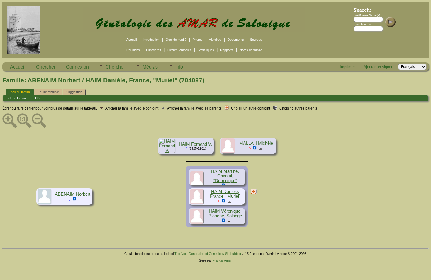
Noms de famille (251, 50)
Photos (198, 39)
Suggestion (74, 92)
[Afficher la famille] (230, 221)
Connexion (77, 66)
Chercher (45, 66)
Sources (256, 39)
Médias (150, 66)
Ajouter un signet (378, 67)
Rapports (226, 50)
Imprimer (347, 67)
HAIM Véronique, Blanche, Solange (225, 213)
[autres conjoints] (254, 191)
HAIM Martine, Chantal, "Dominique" (225, 176)
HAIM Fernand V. (195, 144)
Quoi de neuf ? (176, 39)
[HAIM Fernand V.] (168, 150)
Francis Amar (222, 260)
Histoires (215, 39)
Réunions (133, 50)
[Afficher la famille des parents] (261, 148)
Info (179, 66)
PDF (38, 98)
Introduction (151, 39)
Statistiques (206, 50)
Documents (236, 39)
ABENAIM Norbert (72, 194)
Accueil (131, 39)
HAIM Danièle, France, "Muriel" (225, 194)
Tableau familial (19, 92)
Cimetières (153, 50)
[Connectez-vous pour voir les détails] (255, 148)
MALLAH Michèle (256, 143)
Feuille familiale (48, 92)
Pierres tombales (179, 50)
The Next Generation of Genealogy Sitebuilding (207, 253)
